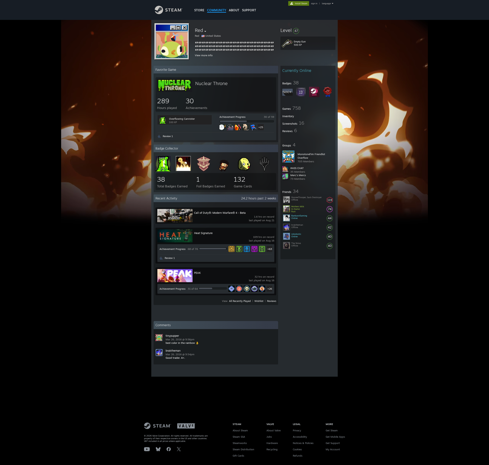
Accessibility (300, 436)
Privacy (297, 430)
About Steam (240, 430)
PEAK (197, 272)
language (326, 3)
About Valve (273, 430)
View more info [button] (204, 55)
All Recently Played (240, 300)
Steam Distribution (243, 449)
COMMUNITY (216, 10)
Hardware (272, 443)
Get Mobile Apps (335, 436)
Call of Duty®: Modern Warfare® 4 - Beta (220, 212)
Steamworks (240, 443)
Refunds (297, 455)
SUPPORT (249, 10)
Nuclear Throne (211, 83)
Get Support (333, 443)
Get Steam (332, 430)
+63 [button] (269, 248)
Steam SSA (239, 436)
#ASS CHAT (297, 168)
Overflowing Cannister (182, 118)
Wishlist (258, 300)
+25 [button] (260, 127)
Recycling (272, 449)
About (234, 10)
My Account (333, 449)
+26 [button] (269, 288)
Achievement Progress (232, 116)
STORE (199, 10)
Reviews (271, 300)
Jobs (269, 436)
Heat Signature (203, 233)
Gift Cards (238, 455)
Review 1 (168, 136)
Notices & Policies (303, 443)
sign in (314, 3)
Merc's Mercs (298, 175)
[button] (307, 30)
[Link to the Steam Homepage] (168, 13)
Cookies (297, 449)
